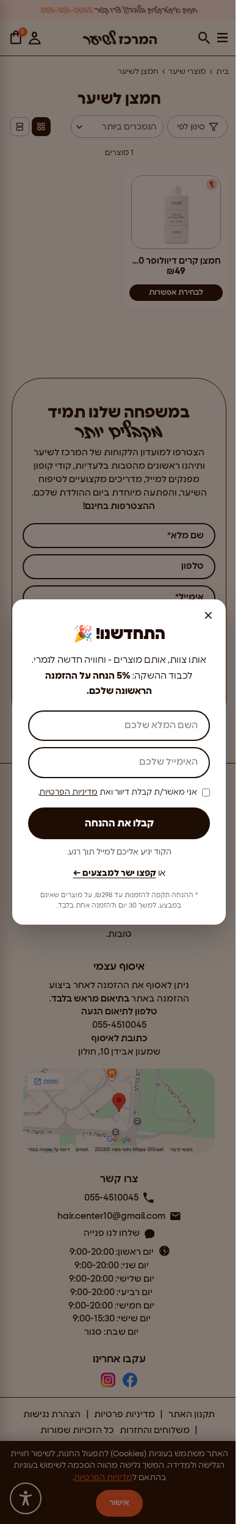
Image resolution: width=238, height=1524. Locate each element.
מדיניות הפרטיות (68, 792)
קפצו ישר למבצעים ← (114, 873)
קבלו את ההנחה (119, 823)
